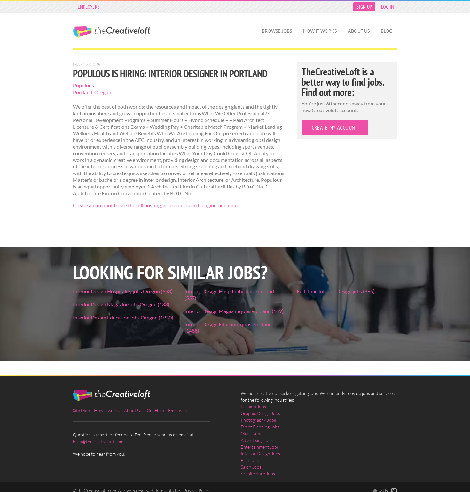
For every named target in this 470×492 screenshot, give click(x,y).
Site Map (81, 410)
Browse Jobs (277, 31)
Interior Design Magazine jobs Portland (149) (234, 311)
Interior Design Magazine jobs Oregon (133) (121, 304)
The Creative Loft (111, 32)
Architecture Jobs (258, 473)
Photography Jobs (258, 420)
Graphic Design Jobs (260, 413)
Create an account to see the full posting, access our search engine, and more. (156, 205)
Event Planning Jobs (260, 426)
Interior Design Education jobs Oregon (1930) (123, 317)
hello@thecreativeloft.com (98, 441)
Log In (387, 7)
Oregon (102, 92)
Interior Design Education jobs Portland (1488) (228, 327)
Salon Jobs (251, 467)
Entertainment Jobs (260, 447)
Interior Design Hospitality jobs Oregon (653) (123, 291)
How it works (320, 31)
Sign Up (364, 7)
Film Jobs (250, 460)
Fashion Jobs (253, 406)
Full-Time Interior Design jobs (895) (336, 291)
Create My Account (335, 127)
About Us (359, 31)
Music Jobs (251, 433)
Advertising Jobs (257, 440)
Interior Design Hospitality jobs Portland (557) (229, 294)
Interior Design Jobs (260, 453)
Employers (89, 7)
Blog (386, 31)
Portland (82, 92)
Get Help (155, 410)
